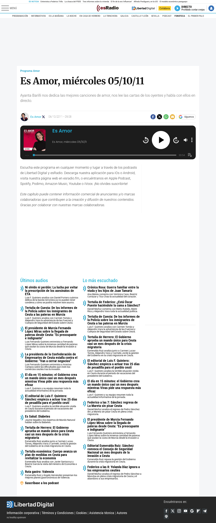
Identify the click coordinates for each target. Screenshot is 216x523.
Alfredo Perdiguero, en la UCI (146, 2)
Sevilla (155, 16)
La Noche (72, 16)
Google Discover (191, 511)
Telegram (204, 511)
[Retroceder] (145, 140)
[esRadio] (107, 8)
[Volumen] (185, 140)
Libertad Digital (85, 504)
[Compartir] (153, 116)
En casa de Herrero (89, 16)
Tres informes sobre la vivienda (96, 2)
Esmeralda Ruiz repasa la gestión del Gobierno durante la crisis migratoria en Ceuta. (111, 453)
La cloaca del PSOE (73, 2)
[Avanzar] (176, 140)
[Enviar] (166, 116)
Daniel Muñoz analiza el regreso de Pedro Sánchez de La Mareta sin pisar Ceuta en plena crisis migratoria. (113, 408)
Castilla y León (139, 16)
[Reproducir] (161, 140)
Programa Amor (30, 70)
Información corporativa (23, 513)
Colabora (164, 8)
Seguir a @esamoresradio (43, 116)
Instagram (179, 511)
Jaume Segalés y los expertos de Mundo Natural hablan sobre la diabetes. (50, 419)
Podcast (166, 16)
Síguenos (189, 117)
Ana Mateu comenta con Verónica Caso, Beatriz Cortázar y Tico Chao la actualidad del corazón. (113, 292)
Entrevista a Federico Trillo (51, 2)
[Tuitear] (159, 116)
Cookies (81, 513)
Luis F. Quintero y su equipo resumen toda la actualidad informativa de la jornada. (51, 382)
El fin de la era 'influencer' (121, 2)
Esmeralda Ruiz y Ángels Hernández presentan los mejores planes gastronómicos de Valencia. (51, 474)
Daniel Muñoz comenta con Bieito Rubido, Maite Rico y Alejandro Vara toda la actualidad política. (113, 306)
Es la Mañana (56, 16)
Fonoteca (179, 16)
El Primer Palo (196, 16)
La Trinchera (110, 16)
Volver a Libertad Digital (143, 8)
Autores (122, 513)
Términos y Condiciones (58, 513)
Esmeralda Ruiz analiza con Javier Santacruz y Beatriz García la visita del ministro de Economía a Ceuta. (51, 459)
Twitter (172, 511)
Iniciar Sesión (211, 8)
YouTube (185, 511)
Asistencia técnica (101, 513)
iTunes (166, 516)
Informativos (38, 16)
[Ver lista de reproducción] (189, 155)
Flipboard (198, 511)
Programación (20, 16)
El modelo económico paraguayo (173, 2)
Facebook (166, 511)
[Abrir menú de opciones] (191, 140)
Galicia (124, 16)
